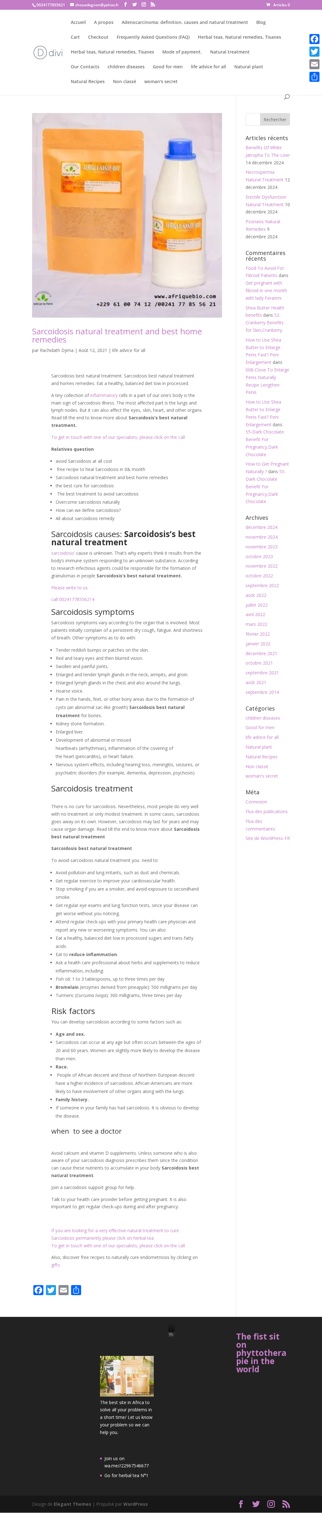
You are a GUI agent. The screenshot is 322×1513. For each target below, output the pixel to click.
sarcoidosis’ (63, 553)
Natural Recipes (88, 81)
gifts (55, 1265)
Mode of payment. (182, 52)
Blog (261, 22)
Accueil (78, 22)
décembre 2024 (261, 527)
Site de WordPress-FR (268, 838)
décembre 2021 (261, 653)
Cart (75, 37)
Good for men (168, 67)
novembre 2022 (262, 566)
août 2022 (256, 595)
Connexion (256, 802)
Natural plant (248, 67)
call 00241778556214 (72, 599)
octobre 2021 (259, 663)
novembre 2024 (262, 537)
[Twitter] (314, 51)
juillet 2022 (257, 605)
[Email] (314, 64)
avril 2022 (255, 614)
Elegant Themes (72, 1504)
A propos (104, 22)
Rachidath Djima (57, 350)
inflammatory (104, 395)
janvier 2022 (258, 644)
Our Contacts (85, 67)
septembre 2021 (262, 673)
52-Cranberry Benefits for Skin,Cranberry (265, 322)
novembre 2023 (262, 547)
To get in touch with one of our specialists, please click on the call (118, 437)
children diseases (126, 67)
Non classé (124, 81)
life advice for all (208, 67)
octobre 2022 (259, 576)
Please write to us (69, 588)
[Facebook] (314, 39)
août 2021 (256, 682)
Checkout (98, 37)
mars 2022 (256, 624)
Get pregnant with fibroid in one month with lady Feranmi (266, 290)
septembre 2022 (262, 585)
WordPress (135, 1504)
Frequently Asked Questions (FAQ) (153, 37)
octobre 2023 (259, 556)
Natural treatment (230, 52)
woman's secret (161, 81)
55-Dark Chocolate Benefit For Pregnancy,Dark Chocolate (266, 486)
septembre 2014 (262, 692)
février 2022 (258, 634)
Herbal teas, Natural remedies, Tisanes (239, 37)
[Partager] (314, 77)
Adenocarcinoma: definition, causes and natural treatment (185, 22)
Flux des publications (267, 811)
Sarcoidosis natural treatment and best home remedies (117, 335)
